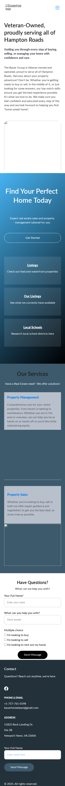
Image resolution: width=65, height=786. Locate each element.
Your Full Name (13, 748)
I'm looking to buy (17, 635)
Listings (32, 265)
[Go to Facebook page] (6, 688)
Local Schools (32, 327)
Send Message (32, 654)
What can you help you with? (22, 613)
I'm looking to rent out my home (26, 644)
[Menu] (57, 7)
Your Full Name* (14, 595)
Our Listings (32, 296)
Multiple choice (13, 630)
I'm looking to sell (17, 640)
